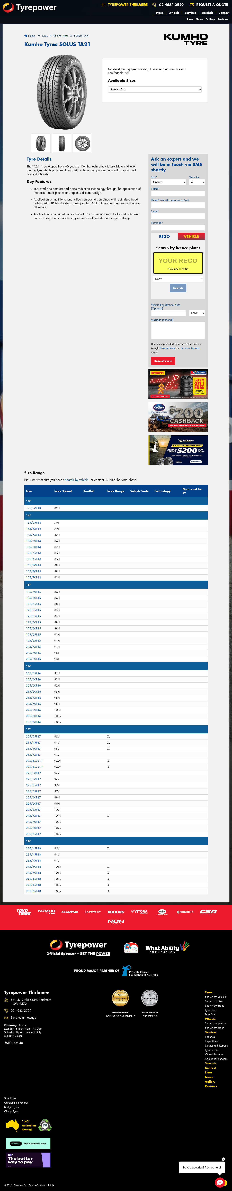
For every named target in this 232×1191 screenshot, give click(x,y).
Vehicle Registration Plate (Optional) (165, 306)
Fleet (190, 19)
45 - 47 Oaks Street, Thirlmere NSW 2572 (31, 1002)
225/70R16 (33, 710)
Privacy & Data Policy (24, 1185)
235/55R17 (33, 816)
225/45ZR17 (34, 761)
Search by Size (213, 1001)
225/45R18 (33, 848)
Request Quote (163, 360)
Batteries (210, 1037)
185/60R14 (33, 547)
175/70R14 (33, 541)
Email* (155, 211)
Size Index (10, 1098)
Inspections (211, 1041)
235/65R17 (33, 834)
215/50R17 (33, 749)
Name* (155, 189)
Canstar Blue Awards (16, 1102)
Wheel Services (214, 1054)
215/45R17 (33, 742)
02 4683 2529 (171, 5)
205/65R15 (33, 647)
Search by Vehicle (215, 997)
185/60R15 (33, 592)
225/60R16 (33, 704)
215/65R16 (33, 698)
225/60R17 (33, 797)
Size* (154, 177)
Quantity (194, 177)
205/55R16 (33, 673)
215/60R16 (33, 691)
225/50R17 (33, 773)
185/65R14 (33, 553)
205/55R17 (33, 736)
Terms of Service (190, 348)
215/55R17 (33, 755)
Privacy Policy (167, 348)
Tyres (159, 13)
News (199, 19)
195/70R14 (33, 577)
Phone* (170, 200)
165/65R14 (33, 522)
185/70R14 (33, 565)
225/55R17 (33, 785)
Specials (207, 13)
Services (190, 13)
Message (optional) (162, 320)
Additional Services (216, 1059)
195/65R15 (33, 634)
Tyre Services (212, 1050)
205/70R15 (33, 653)
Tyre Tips (210, 1014)
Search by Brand (214, 1005)
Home (31, 36)
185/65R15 (33, 604)
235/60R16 (33, 716)
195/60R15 (33, 622)
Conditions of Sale (45, 1185)
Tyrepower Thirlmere (127, 5)
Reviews (223, 19)
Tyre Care (210, 1010)
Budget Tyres (11, 1107)
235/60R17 (33, 822)
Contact (224, 13)
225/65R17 (33, 809)
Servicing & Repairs (216, 1045)
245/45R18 (33, 879)
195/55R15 (33, 610)
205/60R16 (33, 679)
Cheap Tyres (11, 1111)
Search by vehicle (76, 480)
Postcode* (157, 223)
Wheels (174, 13)
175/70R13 (33, 508)
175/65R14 (33, 535)
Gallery (210, 19)
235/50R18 (33, 867)
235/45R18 (33, 854)
